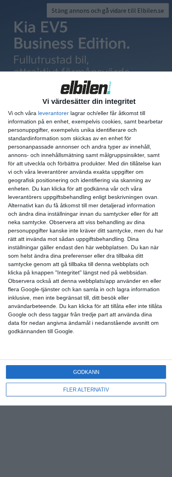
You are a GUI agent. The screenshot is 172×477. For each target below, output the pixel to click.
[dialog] (86, 238)
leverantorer (53, 113)
